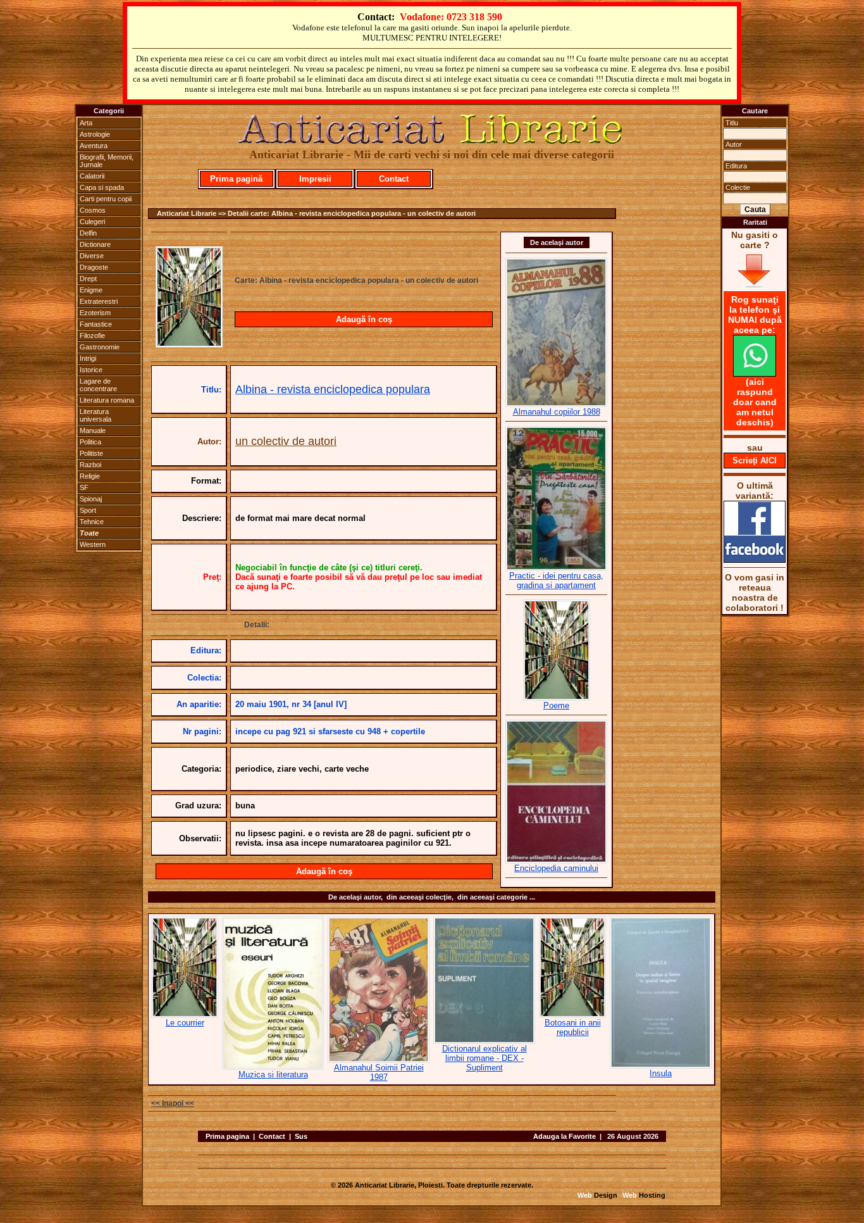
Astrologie (95, 134)
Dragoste (94, 267)
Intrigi (88, 358)
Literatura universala (95, 415)
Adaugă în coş (364, 319)
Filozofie (92, 335)
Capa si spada (102, 187)
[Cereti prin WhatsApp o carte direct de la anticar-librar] (754, 373)
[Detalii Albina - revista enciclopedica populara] (189, 343)
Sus (301, 1136)
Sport (88, 510)
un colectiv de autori (285, 441)
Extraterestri (99, 301)
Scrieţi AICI (754, 460)
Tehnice (92, 521)
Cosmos (93, 210)
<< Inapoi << (172, 1103)
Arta (86, 123)
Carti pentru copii (106, 199)
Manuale (93, 430)
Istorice (91, 369)
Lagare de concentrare (98, 384)
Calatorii (92, 176)
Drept (88, 278)
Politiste (91, 453)
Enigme (91, 290)
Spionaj (91, 499)
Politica (90, 442)
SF (84, 487)
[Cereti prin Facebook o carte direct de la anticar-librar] (755, 560)
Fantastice (96, 324)
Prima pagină (236, 179)
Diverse (92, 256)
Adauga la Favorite (564, 1136)
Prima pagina (227, 1136)
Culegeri (92, 221)
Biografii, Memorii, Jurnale (106, 160)
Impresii (315, 179)
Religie (90, 476)
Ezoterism (95, 313)
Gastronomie (100, 347)
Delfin (88, 233)
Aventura (94, 145)
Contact (394, 179)
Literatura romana (107, 400)
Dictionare (95, 244)
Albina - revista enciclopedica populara (332, 389)
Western (93, 544)
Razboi (90, 464)
